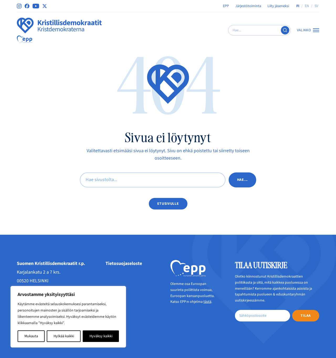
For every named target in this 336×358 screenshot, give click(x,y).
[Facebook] (27, 6)
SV (316, 6)
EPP (226, 6)
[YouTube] (36, 6)
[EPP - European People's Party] (24, 39)
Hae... (242, 179)
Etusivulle (168, 203)
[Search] (285, 30)
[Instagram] (19, 6)
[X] (44, 6)
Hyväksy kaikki (101, 336)
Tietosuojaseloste (124, 263)
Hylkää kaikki (64, 336)
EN (307, 6)
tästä (207, 301)
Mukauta (31, 336)
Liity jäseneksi (278, 6)
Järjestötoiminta (248, 6)
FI (297, 6)
